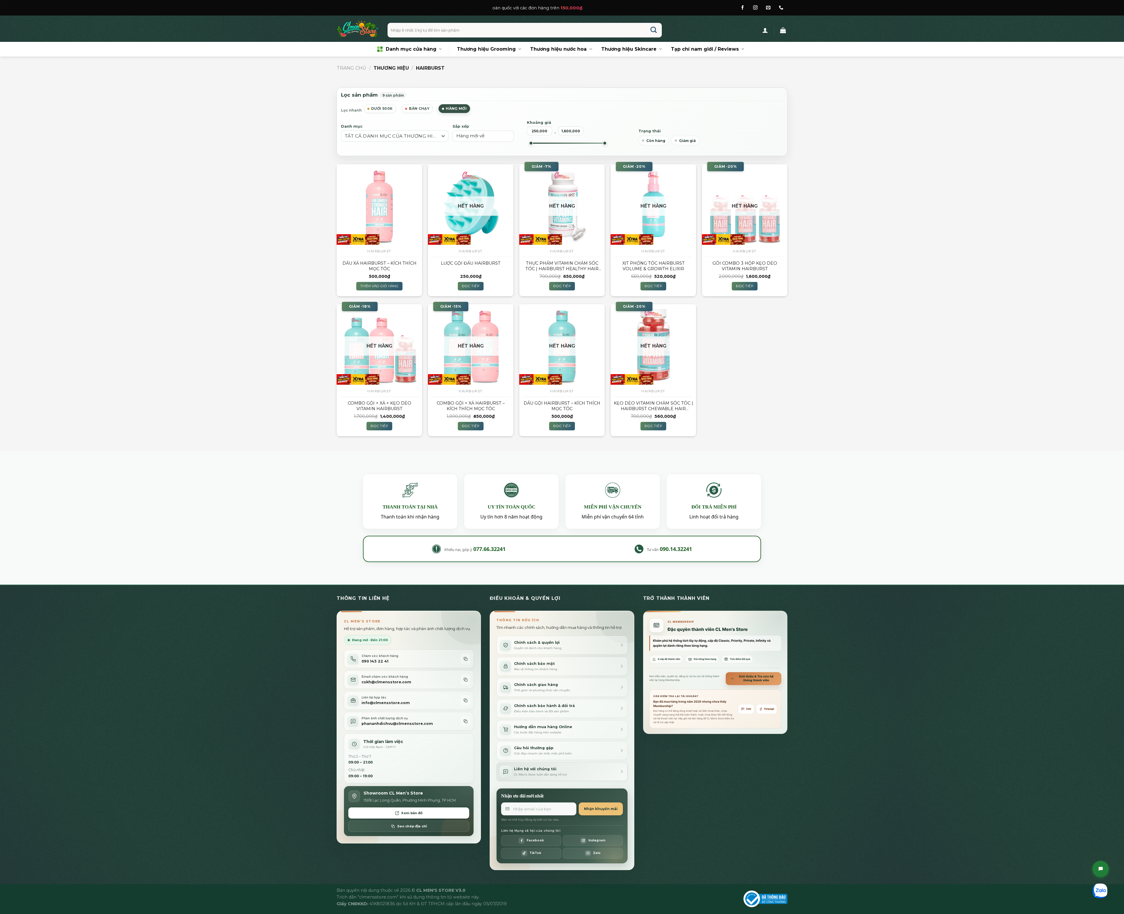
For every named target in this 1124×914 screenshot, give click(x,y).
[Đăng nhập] (765, 30)
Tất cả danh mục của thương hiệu (392, 136)
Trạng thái (649, 131)
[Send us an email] (768, 7)
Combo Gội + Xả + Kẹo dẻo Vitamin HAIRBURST (379, 405)
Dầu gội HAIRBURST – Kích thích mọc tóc (562, 405)
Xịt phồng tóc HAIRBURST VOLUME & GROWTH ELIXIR (653, 266)
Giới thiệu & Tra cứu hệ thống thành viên (756, 678)
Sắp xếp (461, 126)
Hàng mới (456, 108)
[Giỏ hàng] (783, 30)
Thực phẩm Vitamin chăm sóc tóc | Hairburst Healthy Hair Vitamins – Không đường (562, 266)
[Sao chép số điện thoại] (465, 659)
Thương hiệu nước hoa (558, 49)
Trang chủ (351, 68)
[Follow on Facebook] (742, 7)
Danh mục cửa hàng (411, 49)
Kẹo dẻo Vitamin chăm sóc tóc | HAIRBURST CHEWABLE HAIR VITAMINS (653, 405)
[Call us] (781, 7)
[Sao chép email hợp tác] (465, 700)
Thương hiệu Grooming (486, 49)
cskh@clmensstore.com (386, 682)
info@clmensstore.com (385, 703)
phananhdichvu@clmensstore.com (397, 723)
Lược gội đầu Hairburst (471, 263)
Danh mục (351, 126)
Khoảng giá (539, 122)
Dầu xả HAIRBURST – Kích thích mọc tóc (379, 266)
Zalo (748, 708)
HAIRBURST (379, 251)
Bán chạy (419, 108)
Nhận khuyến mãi (601, 809)
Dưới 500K (382, 108)
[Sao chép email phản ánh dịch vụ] (465, 721)
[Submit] (653, 30)
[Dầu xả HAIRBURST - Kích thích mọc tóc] (379, 204)
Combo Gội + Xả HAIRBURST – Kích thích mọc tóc (471, 405)
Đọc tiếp (470, 286)
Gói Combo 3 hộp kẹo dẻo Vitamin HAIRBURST (744, 266)
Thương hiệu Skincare (629, 49)
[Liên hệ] (1100, 869)
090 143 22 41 (374, 661)
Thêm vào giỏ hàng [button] (379, 286)
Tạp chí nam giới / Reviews (705, 49)
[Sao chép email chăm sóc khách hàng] (465, 679)
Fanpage (769, 708)
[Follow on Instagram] (755, 7)
